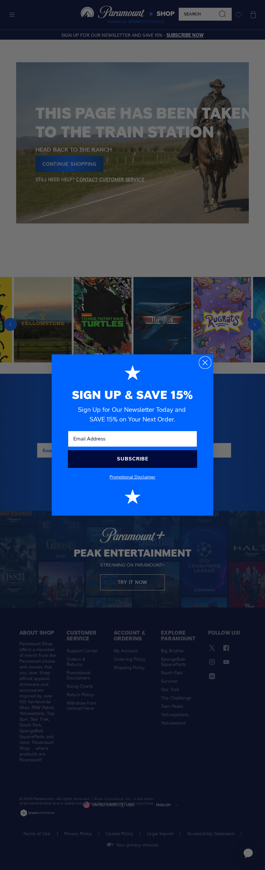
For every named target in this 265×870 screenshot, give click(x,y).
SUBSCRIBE (132, 459)
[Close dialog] (205, 362)
